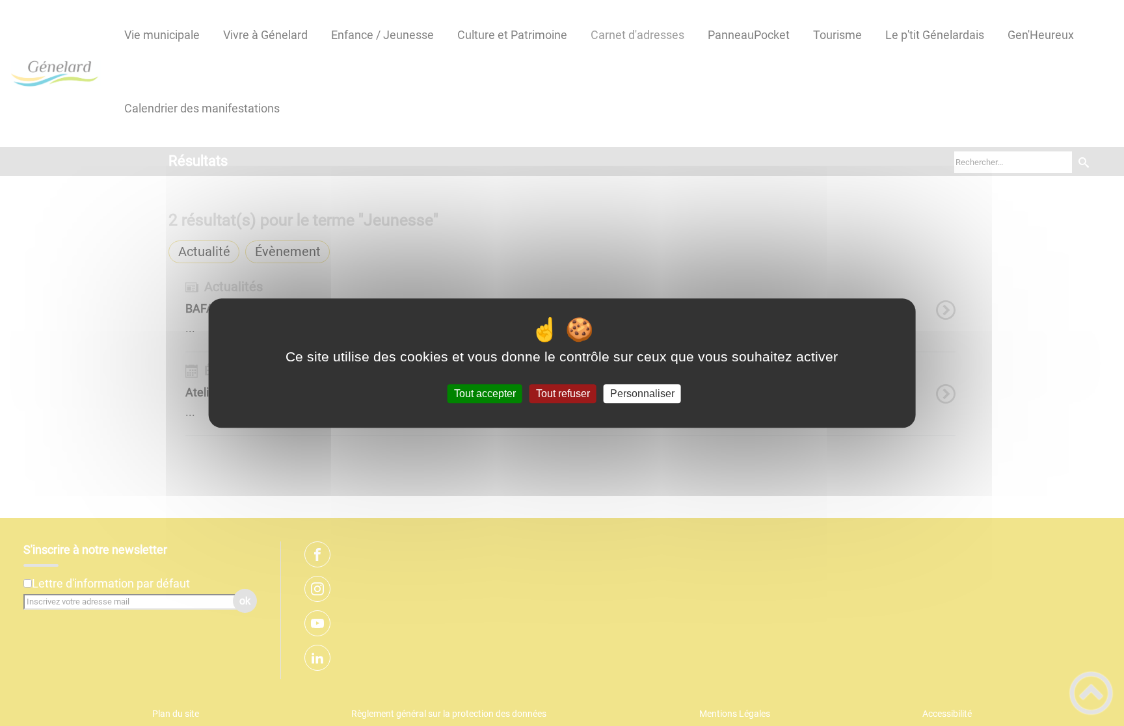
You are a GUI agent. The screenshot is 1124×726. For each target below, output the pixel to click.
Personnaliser (642, 393)
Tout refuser (563, 393)
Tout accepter (485, 393)
